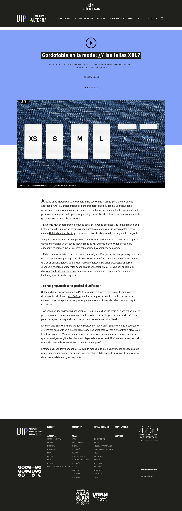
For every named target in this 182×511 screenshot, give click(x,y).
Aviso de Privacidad (149, 470)
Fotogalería (51, 449)
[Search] (162, 18)
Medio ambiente (99, 439)
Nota (49, 453)
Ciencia (75, 446)
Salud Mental (99, 456)
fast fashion (74, 296)
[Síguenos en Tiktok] (156, 19)
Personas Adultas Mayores (103, 446)
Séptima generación (102, 427)
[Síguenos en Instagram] (152, 19)
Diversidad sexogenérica (81, 460)
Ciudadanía (76, 449)
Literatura (76, 477)
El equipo (101, 18)
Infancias (75, 470)
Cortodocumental (54, 439)
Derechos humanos (79, 456)
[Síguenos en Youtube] (147, 19)
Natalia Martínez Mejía (61, 233)
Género (74, 467)
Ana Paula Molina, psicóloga (61, 271)
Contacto (119, 436)
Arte (74, 439)
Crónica (50, 442)
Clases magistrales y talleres (58, 467)
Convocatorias (121, 427)
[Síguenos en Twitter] (143, 19)
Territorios (98, 470)
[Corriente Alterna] (31, 18)
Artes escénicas (78, 442)
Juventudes (76, 474)
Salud (96, 453)
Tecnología (98, 463)
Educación (76, 463)
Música (96, 442)
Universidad (98, 474)
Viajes (96, 477)
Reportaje (51, 463)
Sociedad (97, 460)
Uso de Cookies (147, 477)
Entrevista (51, 446)
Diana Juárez (93, 77)
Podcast (50, 456)
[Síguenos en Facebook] (138, 19)
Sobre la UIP (64, 18)
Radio (49, 460)
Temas (131, 18)
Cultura (75, 453)
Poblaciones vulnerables (103, 449)
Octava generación (83, 18)
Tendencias (98, 467)
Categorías (116, 18)
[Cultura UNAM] (91, 6)
